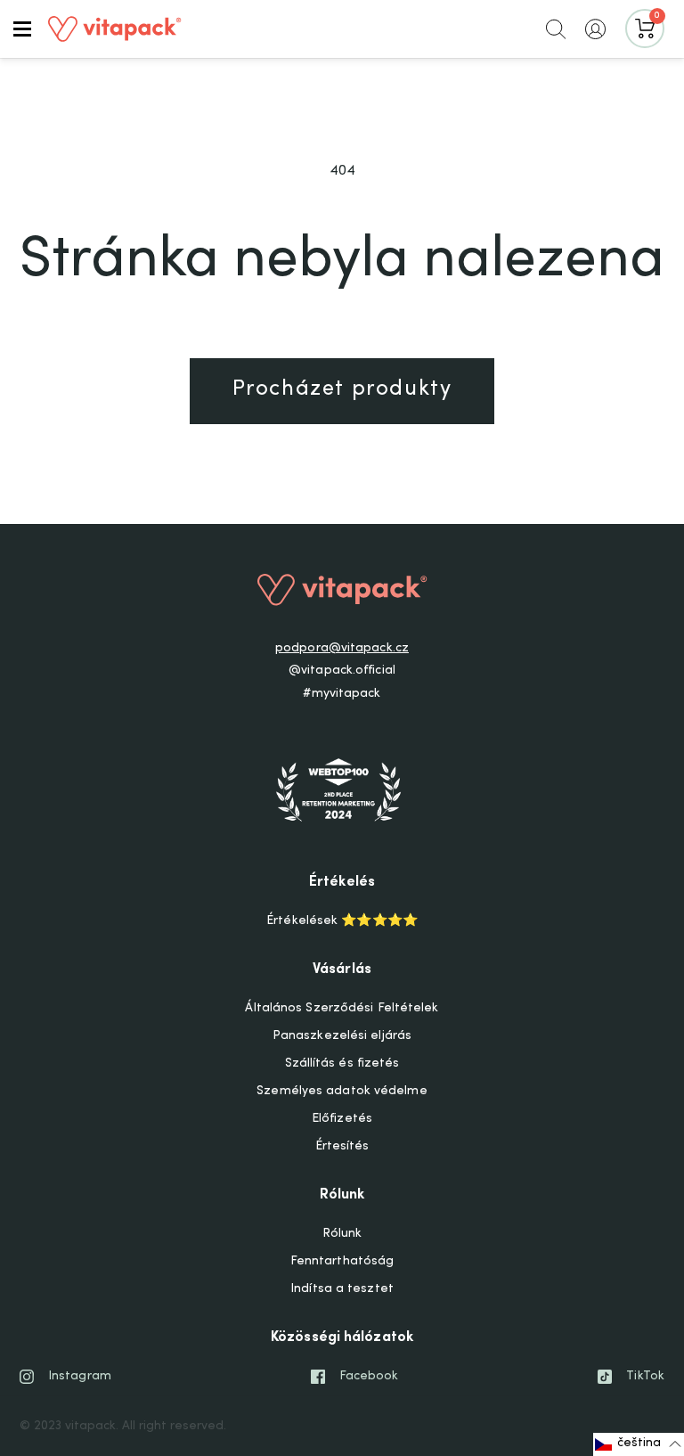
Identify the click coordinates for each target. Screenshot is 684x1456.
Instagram (79, 1376)
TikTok (645, 1376)
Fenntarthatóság (342, 1262)
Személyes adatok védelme (341, 1091)
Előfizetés (342, 1119)
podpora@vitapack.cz (342, 648)
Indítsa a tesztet (342, 1289)
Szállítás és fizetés (342, 1064)
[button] (22, 28)
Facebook (369, 1376)
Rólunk (342, 1234)
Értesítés (342, 1147)
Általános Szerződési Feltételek (341, 1008)
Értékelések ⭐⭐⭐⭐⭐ (342, 921)
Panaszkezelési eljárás (342, 1036)
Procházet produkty (342, 390)
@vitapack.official (342, 671)
